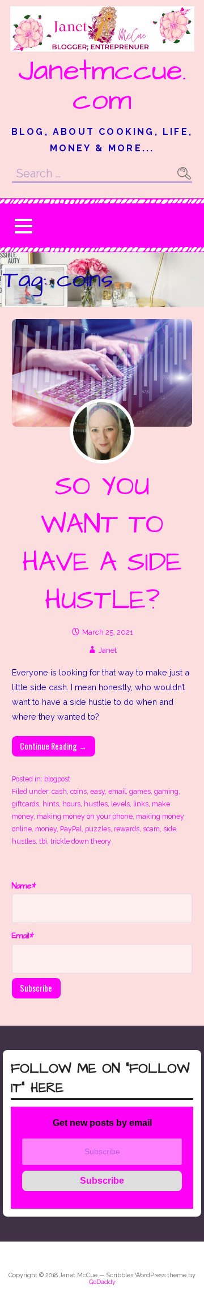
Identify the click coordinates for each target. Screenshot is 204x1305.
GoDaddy (102, 1282)
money (46, 828)
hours (71, 804)
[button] (23, 226)
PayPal (71, 828)
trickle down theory (80, 841)
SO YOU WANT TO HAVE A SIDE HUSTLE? (102, 544)
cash (59, 791)
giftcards (25, 804)
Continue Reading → (53, 746)
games (140, 791)
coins (78, 791)
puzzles (97, 828)
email (117, 791)
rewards (126, 828)
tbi (43, 841)
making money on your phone (85, 816)
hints (50, 804)
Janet (108, 650)
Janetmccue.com (102, 85)
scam (151, 828)
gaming (166, 791)
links (140, 804)
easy (97, 791)
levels (120, 804)
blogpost (57, 779)
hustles (96, 804)
